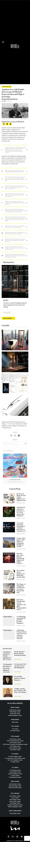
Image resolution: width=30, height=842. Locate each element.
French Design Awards (15, 799)
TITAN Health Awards (15, 746)
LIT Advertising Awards (15, 770)
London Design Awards (15, 772)
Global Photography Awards (15, 806)
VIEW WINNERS (7, 318)
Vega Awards (15, 722)
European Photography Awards (15, 805)
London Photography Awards (15, 773)
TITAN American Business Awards (15, 740)
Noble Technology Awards (15, 785)
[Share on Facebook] (11, 435)
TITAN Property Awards (15, 742)
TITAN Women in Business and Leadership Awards (15, 744)
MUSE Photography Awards (15, 715)
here (7, 424)
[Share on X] (15, 435)
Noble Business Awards (15, 784)
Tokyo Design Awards (15, 813)
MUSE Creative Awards (15, 710)
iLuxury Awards (15, 797)
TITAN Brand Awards (15, 749)
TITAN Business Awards (15, 739)
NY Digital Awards (15, 761)
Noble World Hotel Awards (15, 787)
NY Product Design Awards (15, 756)
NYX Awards (15, 728)
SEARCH (15, 440)
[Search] (25, 443)
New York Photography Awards (15, 760)
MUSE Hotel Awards (15, 713)
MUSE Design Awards (15, 711)
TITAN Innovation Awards (15, 748)
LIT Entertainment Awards (15, 777)
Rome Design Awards (15, 803)
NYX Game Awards (15, 730)
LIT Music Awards (15, 775)
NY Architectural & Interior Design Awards (15, 758)
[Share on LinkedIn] (18, 435)
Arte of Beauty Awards (15, 796)
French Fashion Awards (15, 801)
